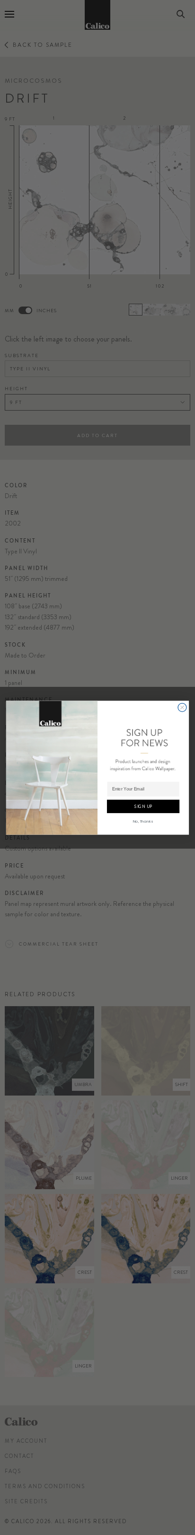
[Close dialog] (182, 707)
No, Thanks (143, 821)
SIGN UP (143, 806)
